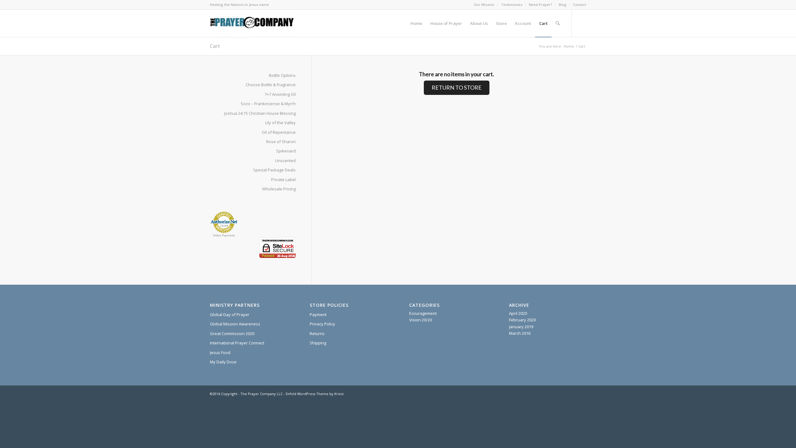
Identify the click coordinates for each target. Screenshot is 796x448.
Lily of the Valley (280, 122)
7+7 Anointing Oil (280, 94)
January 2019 (521, 326)
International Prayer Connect (237, 343)
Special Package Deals (274, 170)
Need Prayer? (540, 4)
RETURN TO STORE (457, 87)
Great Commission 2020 (232, 333)
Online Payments (224, 235)
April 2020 (518, 313)
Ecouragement (423, 313)
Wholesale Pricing (279, 189)
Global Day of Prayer (229, 314)
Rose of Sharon (281, 141)
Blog (563, 4)
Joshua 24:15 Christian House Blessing (260, 113)
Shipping (318, 343)
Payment (318, 314)
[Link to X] (581, 23)
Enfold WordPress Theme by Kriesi (315, 393)
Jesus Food (220, 352)
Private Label (283, 179)
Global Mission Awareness (235, 324)
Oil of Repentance (279, 132)
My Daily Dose (223, 362)
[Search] (558, 23)
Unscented (285, 160)
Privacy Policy (322, 324)
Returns (317, 333)
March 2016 (519, 333)
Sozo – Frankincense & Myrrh (268, 103)
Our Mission (484, 4)
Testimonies (511, 4)
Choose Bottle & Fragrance (271, 84)
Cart (215, 46)
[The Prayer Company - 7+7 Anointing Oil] (252, 23)
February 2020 (522, 320)
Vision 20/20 (420, 320)
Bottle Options (282, 75)
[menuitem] (484, 4)
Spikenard (286, 151)
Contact (579, 4)
